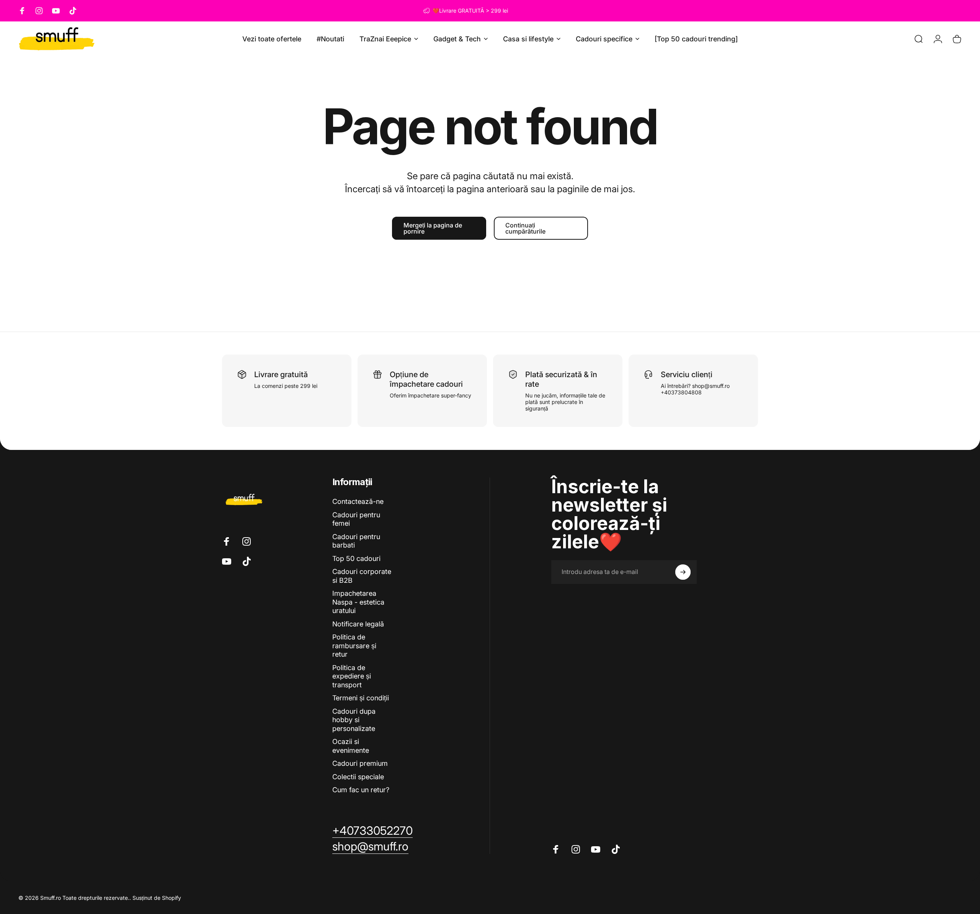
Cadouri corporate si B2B (361, 575)
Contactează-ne (358, 501)
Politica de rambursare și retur (354, 645)
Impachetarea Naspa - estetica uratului (358, 602)
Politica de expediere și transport (351, 676)
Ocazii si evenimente (350, 745)
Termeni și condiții (360, 698)
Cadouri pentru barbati (356, 541)
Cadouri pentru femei (356, 519)
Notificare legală (358, 624)
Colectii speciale (358, 777)
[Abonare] (683, 572)
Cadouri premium (360, 763)
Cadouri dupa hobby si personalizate (354, 720)
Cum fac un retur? (360, 790)
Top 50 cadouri (356, 558)
